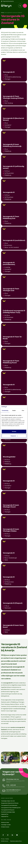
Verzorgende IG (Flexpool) (7, 809)
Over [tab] (23, 410)
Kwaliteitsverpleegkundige (8, 812)
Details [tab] (14, 410)
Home (2, 12)
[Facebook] (3, 835)
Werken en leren (5, 822)
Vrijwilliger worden (6, 824)
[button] (20, 6)
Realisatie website (14, 841)
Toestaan (14, 431)
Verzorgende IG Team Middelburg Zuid (10, 807)
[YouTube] (17, 835)
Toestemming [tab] (5, 410)
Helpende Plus (4, 814)
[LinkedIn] (12, 835)
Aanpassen (13, 435)
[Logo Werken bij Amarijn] (6, 5)
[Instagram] (8, 835)
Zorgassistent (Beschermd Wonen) (9, 803)
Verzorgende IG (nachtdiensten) (9, 805)
